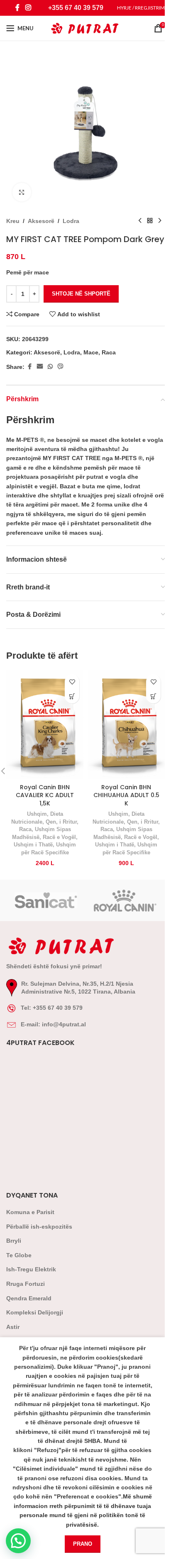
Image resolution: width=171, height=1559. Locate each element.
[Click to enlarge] (21, 192)
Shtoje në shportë (81, 294)
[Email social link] (39, 366)
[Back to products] (150, 221)
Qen (51, 822)
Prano (82, 1544)
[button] (72, 696)
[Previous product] (140, 221)
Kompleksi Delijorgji (34, 1312)
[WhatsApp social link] (50, 366)
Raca (109, 352)
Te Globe (19, 1255)
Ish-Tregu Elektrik (31, 1269)
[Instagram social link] (28, 7)
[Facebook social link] (17, 7)
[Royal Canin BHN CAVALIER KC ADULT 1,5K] (44, 724)
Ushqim (37, 814)
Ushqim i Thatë (33, 844)
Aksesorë (41, 221)
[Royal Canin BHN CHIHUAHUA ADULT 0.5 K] (126, 724)
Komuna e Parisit (30, 1212)
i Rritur (68, 822)
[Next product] (160, 221)
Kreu (13, 221)
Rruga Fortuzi (25, 1283)
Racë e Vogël (59, 837)
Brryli (13, 1240)
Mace (90, 352)
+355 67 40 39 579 (75, 7)
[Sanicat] (46, 900)
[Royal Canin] (125, 900)
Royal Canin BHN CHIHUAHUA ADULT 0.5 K (126, 795)
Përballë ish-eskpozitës (39, 1226)
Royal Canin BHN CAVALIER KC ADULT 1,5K (45, 795)
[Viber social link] (60, 366)
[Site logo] (86, 27)
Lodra (71, 221)
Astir (13, 1327)
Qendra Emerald (28, 1298)
